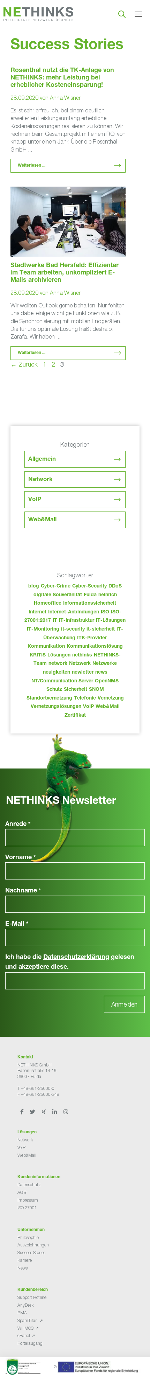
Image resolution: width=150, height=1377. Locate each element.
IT (55, 620)
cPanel (23, 1335)
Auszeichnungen (33, 1244)
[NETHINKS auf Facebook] (22, 1111)
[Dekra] (73, 1369)
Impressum (27, 1200)
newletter (82, 672)
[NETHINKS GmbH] (38, 14)
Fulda (90, 595)
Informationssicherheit (89, 603)
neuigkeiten (56, 672)
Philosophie (28, 1237)
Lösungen (58, 655)
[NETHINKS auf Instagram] (66, 1111)
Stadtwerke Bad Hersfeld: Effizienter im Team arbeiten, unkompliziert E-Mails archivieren (64, 273)
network (57, 663)
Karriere (24, 1260)
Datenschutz (29, 1184)
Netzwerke (104, 663)
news (101, 672)
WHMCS (25, 1328)
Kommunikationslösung (95, 646)
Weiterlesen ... (31, 166)
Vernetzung (111, 698)
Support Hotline (31, 1297)
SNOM (96, 689)
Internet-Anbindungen (73, 612)
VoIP (34, 500)
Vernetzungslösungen (56, 706)
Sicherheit (75, 689)
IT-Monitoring (43, 629)
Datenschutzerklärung (76, 957)
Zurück (24, 364)
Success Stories (31, 1252)
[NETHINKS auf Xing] (44, 1111)
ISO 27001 (27, 1207)
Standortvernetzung (49, 698)
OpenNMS (107, 681)
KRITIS (38, 655)
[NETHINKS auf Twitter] (33, 1111)
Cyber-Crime (55, 586)
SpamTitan (27, 1320)
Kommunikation (46, 646)
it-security (73, 629)
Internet (37, 612)
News (22, 1268)
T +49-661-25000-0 (35, 1088)
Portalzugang (30, 1343)
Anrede (18, 824)
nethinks (82, 655)
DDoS (115, 586)
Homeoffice (47, 603)
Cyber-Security (89, 586)
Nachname (23, 891)
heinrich (107, 595)
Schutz (54, 689)
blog (33, 586)
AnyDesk (25, 1305)
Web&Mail (42, 520)
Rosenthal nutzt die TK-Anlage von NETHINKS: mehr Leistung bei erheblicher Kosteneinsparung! (62, 78)
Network (40, 480)
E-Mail (17, 924)
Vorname (20, 858)
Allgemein (42, 460)
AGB (21, 1192)
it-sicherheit (101, 629)
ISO (105, 612)
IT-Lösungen (111, 620)
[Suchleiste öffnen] (122, 14)
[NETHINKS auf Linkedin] (55, 1111)
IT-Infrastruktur (76, 620)
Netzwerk (80, 663)
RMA (22, 1312)
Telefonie (85, 698)
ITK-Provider (92, 638)
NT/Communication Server (62, 681)
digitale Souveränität (57, 595)
